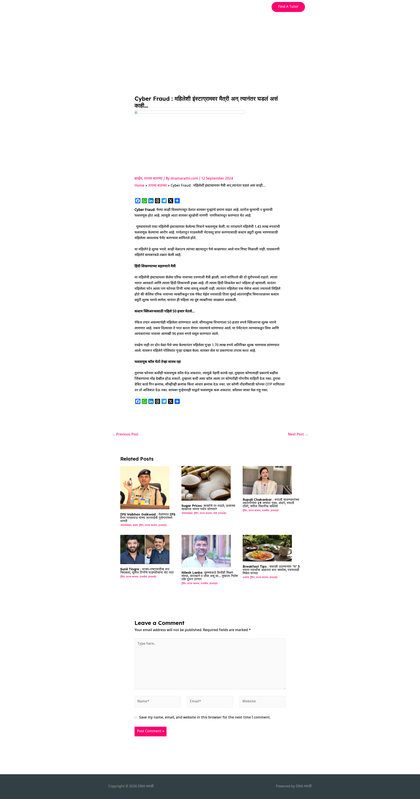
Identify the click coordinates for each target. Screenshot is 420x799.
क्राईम (138, 178)
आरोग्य (246, 577)
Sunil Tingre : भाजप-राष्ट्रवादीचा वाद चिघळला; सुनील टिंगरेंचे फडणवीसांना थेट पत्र (147, 570)
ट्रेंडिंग (141, 525)
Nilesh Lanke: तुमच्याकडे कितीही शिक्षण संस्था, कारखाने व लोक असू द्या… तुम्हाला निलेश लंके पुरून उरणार (209, 575)
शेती (215, 513)
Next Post (298, 434)
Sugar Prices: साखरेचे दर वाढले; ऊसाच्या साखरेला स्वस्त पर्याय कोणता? (208, 507)
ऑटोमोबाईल (125, 525)
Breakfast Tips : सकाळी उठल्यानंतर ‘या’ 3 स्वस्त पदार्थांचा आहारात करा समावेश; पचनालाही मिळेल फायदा (271, 569)
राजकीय (265, 510)
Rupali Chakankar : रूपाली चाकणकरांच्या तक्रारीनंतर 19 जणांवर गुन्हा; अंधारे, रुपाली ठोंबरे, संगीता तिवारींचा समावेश (271, 502)
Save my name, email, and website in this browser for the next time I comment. (205, 717)
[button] (288, 7)
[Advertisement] (210, 38)
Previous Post (125, 434)
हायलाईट (162, 525)
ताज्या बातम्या (153, 178)
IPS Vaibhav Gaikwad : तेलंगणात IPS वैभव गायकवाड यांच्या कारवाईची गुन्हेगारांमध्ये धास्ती (147, 517)
